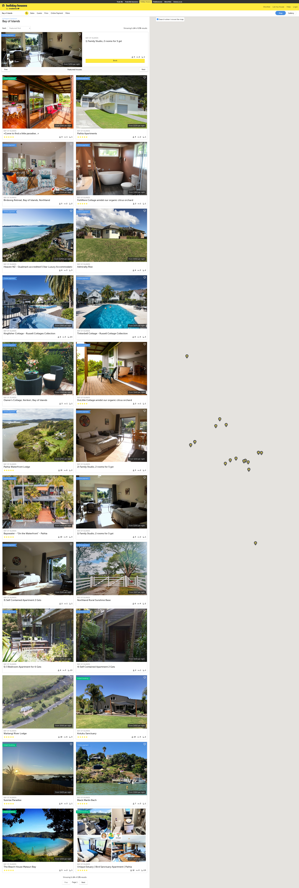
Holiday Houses (145, 2)
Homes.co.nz (177, 2)
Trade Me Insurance (131, 2)
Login (295, 7)
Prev (6, 69)
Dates (32, 13)
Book (115, 61)
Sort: (4, 28)
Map (281, 13)
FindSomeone (157, 2)
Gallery (291, 13)
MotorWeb (167, 2)
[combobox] (15, 13)
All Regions (5, 18)
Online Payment (57, 13)
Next (143, 69)
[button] (261, 453)
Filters (67, 13)
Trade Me (120, 2)
